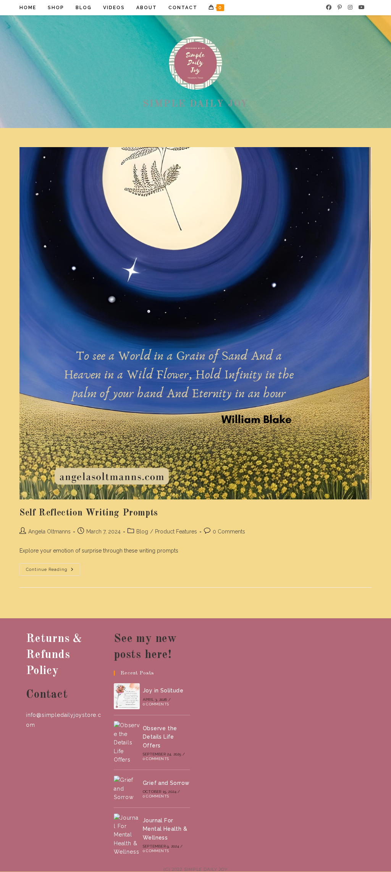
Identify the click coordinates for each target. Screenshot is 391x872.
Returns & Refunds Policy (54, 655)
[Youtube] (361, 7)
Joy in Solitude (163, 690)
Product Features (176, 531)
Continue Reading (53, 571)
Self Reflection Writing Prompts (88, 513)
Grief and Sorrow (166, 783)
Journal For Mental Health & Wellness (165, 829)
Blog (142, 531)
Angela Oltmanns (49, 531)
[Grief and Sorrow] (127, 788)
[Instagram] (350, 7)
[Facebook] (328, 7)
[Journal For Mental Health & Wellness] (127, 835)
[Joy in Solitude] (127, 696)
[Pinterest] (339, 7)
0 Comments (229, 531)
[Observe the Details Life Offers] (127, 742)
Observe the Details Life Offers (160, 737)
